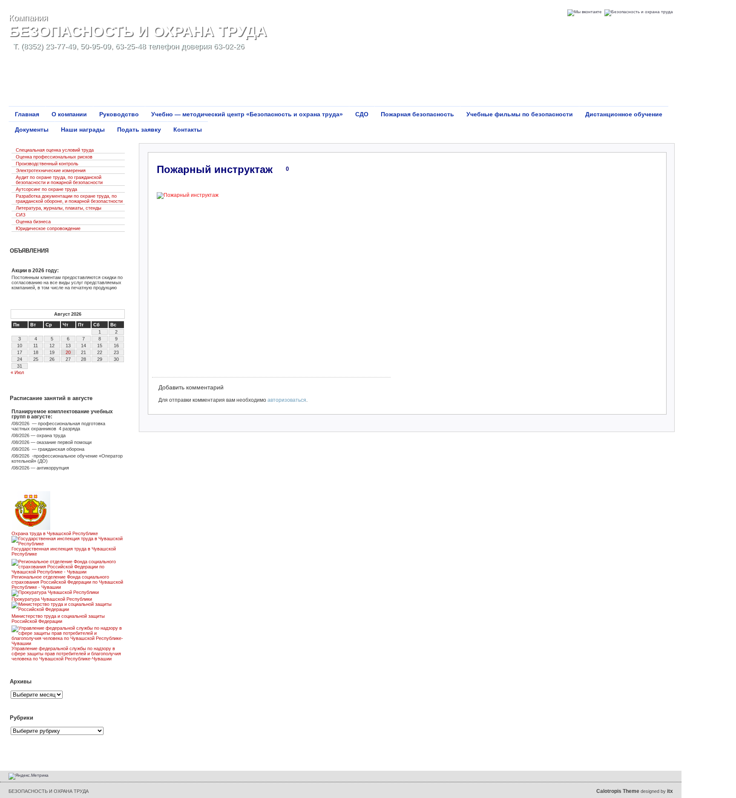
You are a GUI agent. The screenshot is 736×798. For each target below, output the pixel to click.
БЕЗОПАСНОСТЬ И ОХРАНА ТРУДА (138, 31)
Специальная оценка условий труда (55, 150)
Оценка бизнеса (33, 221)
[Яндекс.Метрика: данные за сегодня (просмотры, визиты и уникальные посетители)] (29, 776)
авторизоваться (286, 400)
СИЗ (21, 214)
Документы (32, 129)
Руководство (119, 114)
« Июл (17, 372)
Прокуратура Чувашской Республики (52, 599)
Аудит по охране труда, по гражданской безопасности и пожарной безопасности (59, 180)
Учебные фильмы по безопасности (519, 114)
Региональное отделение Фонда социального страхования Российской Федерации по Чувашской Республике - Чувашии (67, 582)
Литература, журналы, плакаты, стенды (58, 207)
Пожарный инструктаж (215, 169)
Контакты (187, 129)
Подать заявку (139, 129)
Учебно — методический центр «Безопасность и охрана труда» (247, 114)
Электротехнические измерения (51, 170)
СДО (361, 114)
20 (68, 352)
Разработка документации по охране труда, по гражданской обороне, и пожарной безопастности (69, 198)
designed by (634, 791)
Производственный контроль (47, 163)
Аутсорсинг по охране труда (46, 189)
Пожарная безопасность (417, 114)
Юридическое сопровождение (48, 228)
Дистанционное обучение (623, 114)
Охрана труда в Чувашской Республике (55, 533)
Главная (27, 114)
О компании (69, 114)
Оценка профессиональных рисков (54, 156)
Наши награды (83, 129)
